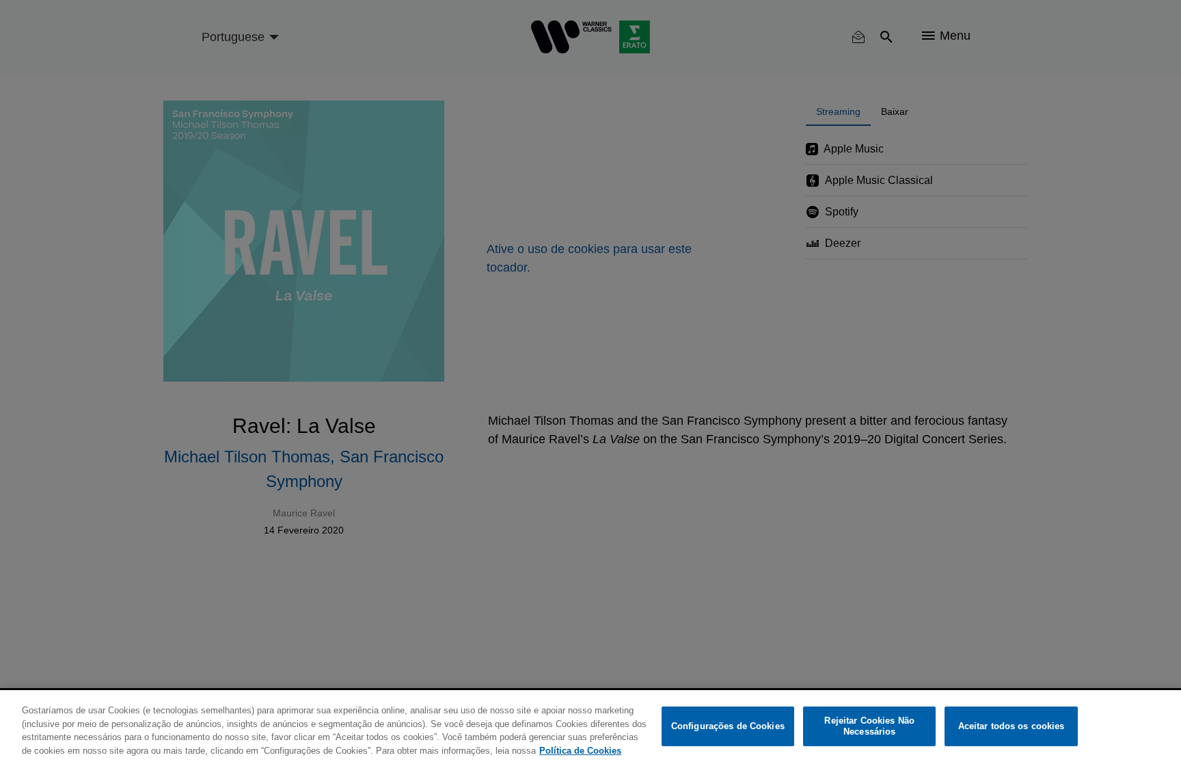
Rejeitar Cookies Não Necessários (869, 726)
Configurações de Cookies (728, 726)
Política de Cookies (580, 750)
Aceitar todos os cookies (1011, 726)
